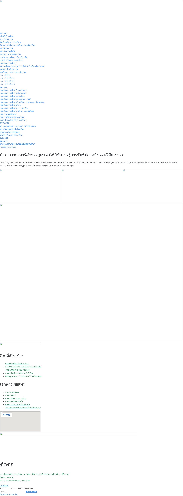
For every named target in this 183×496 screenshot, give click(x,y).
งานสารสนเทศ (10, 395)
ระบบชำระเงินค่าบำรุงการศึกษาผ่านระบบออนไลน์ (23, 366)
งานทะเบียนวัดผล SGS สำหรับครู (17, 370)
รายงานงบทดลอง (12, 392)
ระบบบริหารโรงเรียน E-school (17, 363)
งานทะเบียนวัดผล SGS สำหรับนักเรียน (19, 373)
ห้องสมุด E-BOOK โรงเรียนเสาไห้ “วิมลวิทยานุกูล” (23, 376)
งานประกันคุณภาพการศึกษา (15, 398)
